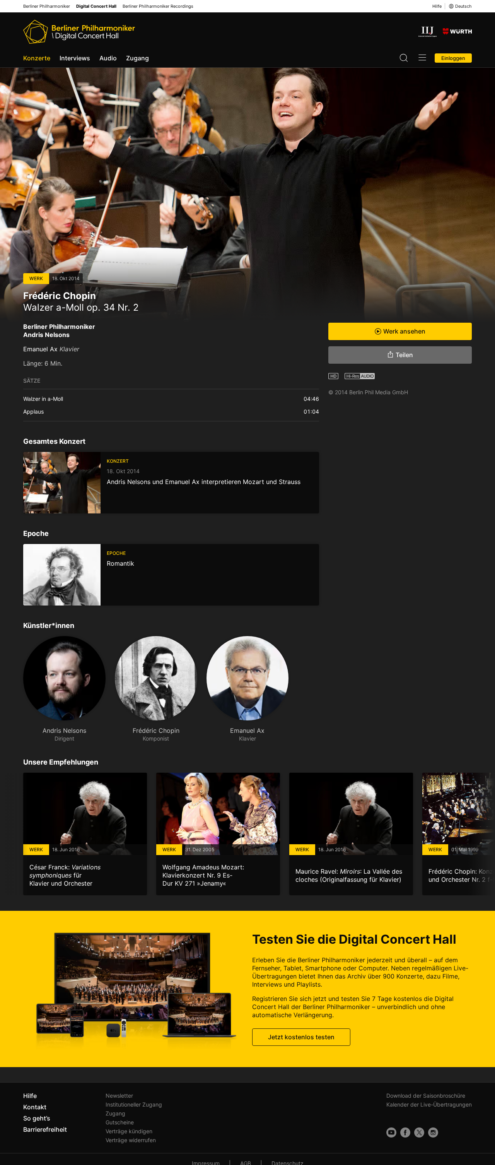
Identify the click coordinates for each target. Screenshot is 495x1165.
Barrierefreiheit (45, 1129)
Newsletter (119, 1095)
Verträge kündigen (129, 1131)
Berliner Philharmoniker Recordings (158, 6)
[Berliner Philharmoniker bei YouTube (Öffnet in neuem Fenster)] (391, 1132)
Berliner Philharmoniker (46, 6)
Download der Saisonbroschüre (425, 1095)
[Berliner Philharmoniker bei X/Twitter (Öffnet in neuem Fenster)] (419, 1132)
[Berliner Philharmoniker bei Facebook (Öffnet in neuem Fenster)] (405, 1132)
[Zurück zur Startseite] (79, 32)
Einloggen (453, 58)
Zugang (137, 58)
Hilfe (437, 6)
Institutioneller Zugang (134, 1104)
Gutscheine (120, 1122)
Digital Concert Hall (96, 6)
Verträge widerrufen (131, 1140)
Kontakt (34, 1107)
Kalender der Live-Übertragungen (429, 1104)
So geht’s (36, 1118)
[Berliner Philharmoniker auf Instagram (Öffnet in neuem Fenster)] (433, 1132)
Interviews (75, 58)
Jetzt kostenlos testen (301, 1037)
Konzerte (36, 58)
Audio (108, 58)
